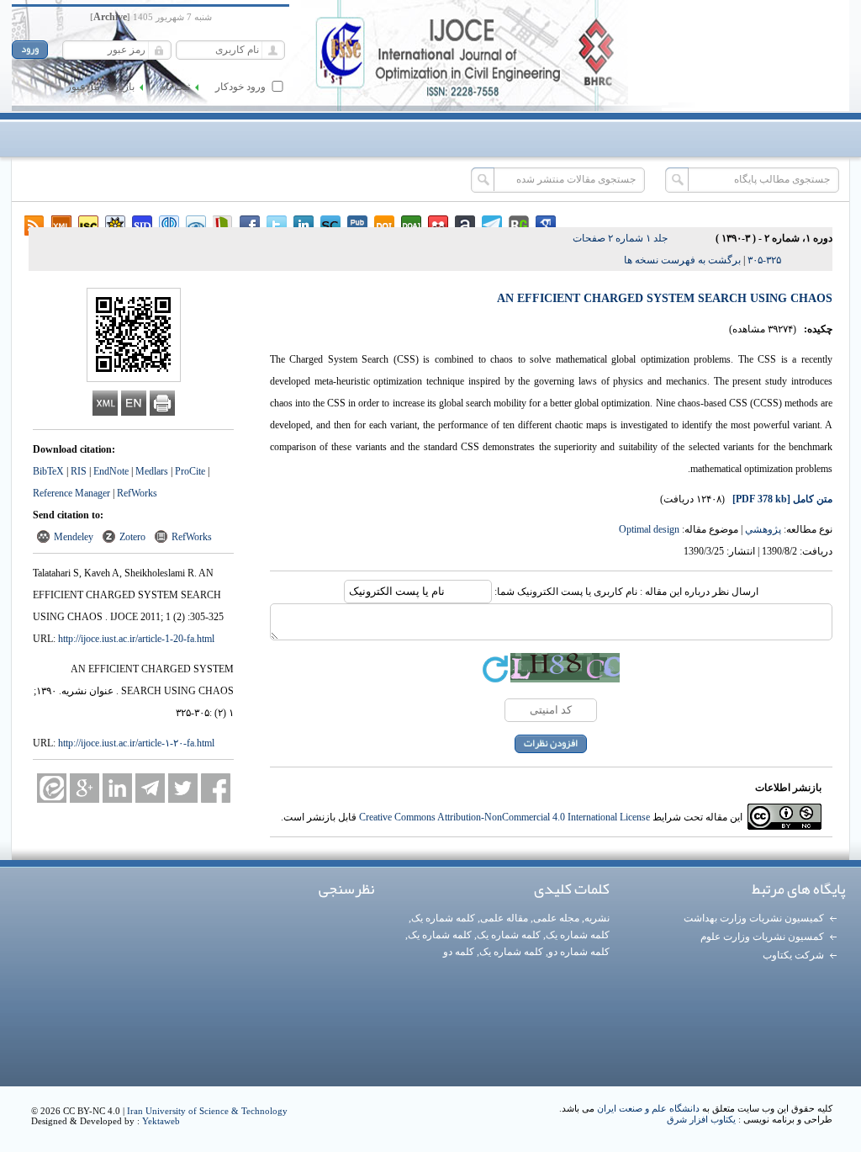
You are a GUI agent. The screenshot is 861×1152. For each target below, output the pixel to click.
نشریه (597, 918)
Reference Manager (71, 493)
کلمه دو (458, 952)
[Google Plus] (84, 788)
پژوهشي (763, 529)
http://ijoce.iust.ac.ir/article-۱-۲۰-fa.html (136, 743)
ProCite (190, 471)
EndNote (111, 471)
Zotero (132, 537)
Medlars (151, 471)
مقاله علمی (504, 918)
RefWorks (137, 493)
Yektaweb (161, 1121)
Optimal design (649, 529)
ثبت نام (175, 87)
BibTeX (48, 471)
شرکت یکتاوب (793, 955)
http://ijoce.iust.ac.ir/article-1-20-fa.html (136, 639)
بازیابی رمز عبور (100, 87)
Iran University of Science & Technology (207, 1111)
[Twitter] (183, 788)
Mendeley (73, 537)
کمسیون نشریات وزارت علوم (762, 936)
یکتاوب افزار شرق (701, 1119)
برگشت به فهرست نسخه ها (682, 260)
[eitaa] (51, 788)
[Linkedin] (117, 788)
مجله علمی (556, 918)
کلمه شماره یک (443, 918)
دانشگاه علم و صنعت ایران (648, 1108)
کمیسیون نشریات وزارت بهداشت (754, 918)
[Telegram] (150, 788)
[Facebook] (215, 788)
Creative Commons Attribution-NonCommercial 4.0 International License (504, 817)
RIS (79, 471)
